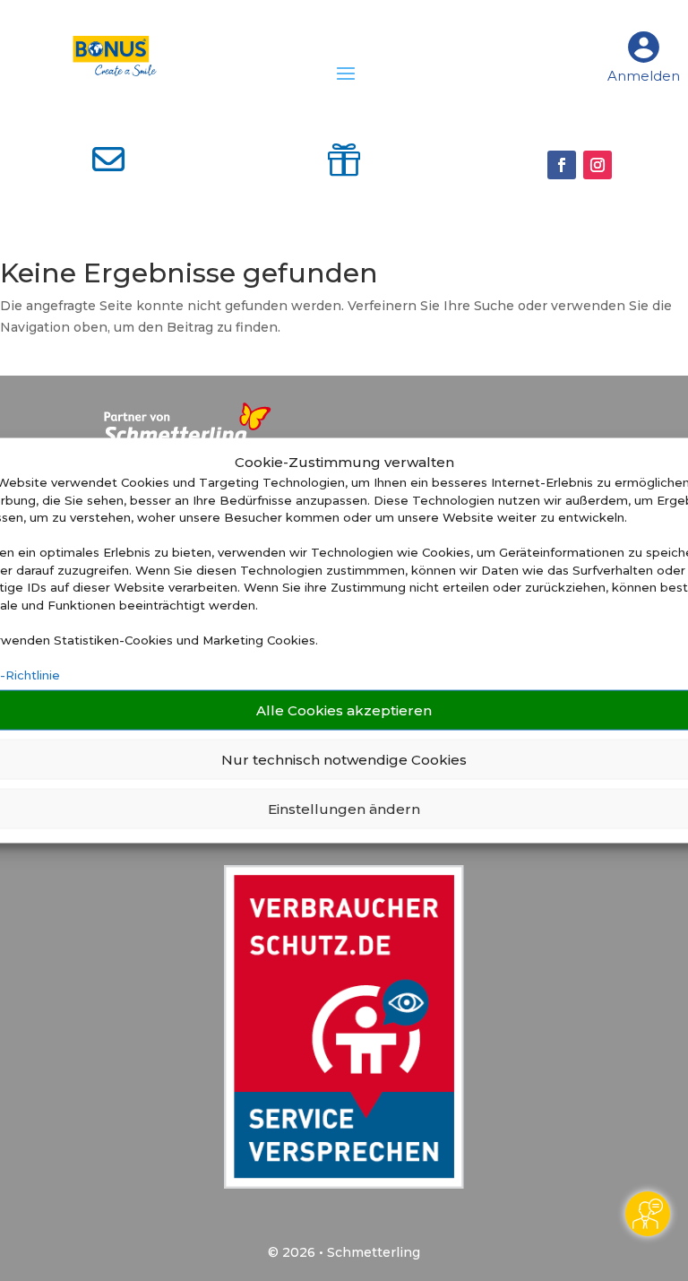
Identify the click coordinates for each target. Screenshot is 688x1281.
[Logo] (115, 56)
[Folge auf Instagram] (597, 165)
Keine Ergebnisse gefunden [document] (189, 275)
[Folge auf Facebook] (561, 165)
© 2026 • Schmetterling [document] (344, 1252)
